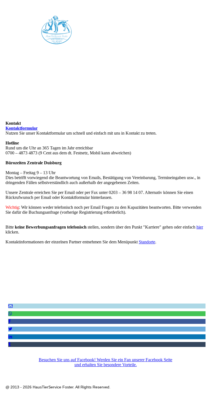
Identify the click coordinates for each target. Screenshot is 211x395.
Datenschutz (94, 371)
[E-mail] (10, 306)
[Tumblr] (9, 344)
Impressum (71, 371)
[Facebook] (9, 321)
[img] (56, 30)
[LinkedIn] (10, 336)
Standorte (147, 242)
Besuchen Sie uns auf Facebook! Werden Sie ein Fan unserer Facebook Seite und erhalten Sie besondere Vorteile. (105, 362)
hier (199, 227)
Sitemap (144, 371)
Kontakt (127, 371)
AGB (112, 371)
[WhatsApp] (10, 313)
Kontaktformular (21, 128)
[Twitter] (10, 329)
